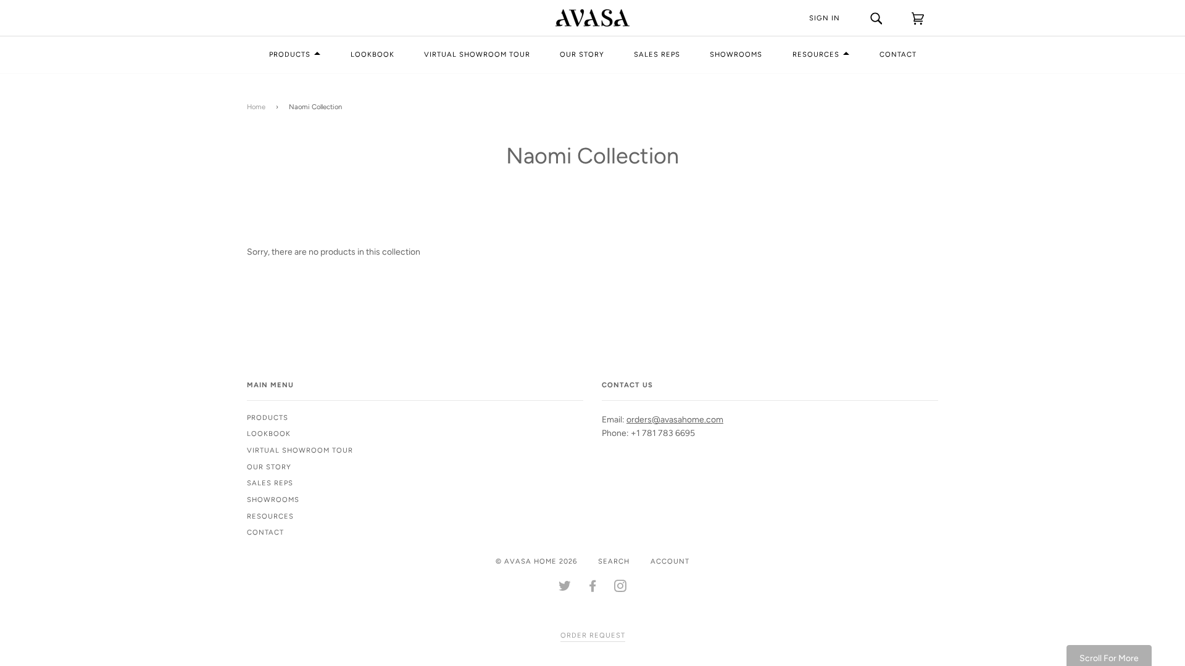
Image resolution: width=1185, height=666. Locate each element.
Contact (898, 54)
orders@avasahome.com (674, 419)
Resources (815, 54)
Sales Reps (657, 54)
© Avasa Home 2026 (536, 561)
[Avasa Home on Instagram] (620, 588)
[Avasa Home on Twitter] (565, 588)
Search (614, 561)
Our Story (582, 54)
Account (670, 561)
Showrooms (736, 54)
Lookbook (372, 54)
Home (256, 106)
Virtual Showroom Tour (477, 54)
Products (289, 54)
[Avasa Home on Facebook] (592, 588)
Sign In (824, 18)
